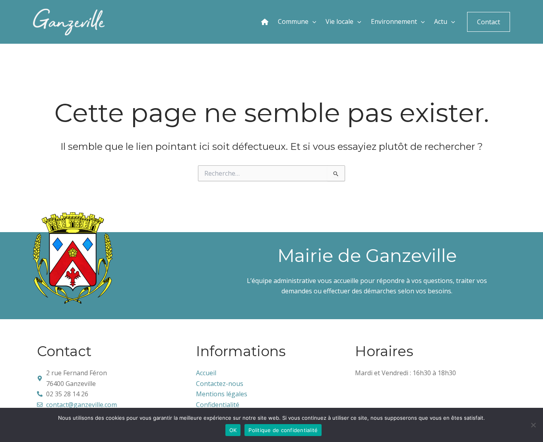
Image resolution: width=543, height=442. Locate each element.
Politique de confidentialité (283, 430)
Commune (292, 21)
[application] (312, 22)
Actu (439, 21)
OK (233, 430)
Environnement (393, 21)
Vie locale (338, 21)
